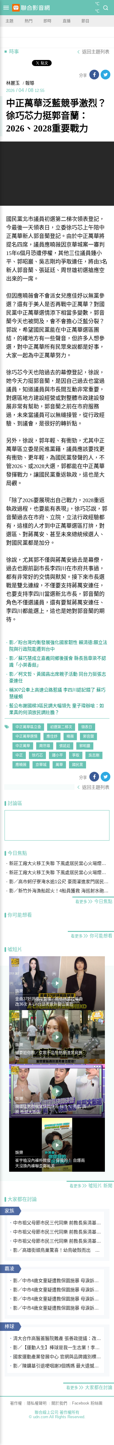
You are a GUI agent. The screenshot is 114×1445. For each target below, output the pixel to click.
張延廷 (64, 746)
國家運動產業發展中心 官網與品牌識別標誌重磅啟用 (57, 1356)
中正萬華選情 (26, 736)
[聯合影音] (35, 7)
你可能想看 (20, 915)
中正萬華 (23, 746)
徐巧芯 (37, 755)
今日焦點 (17, 853)
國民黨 (77, 765)
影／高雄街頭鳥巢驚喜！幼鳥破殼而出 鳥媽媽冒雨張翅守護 (57, 1250)
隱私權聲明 (37, 1403)
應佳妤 (52, 736)
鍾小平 (57, 755)
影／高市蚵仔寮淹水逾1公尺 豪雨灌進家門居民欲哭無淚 (59, 881)
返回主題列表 (95, 51)
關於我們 (59, 1403)
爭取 (75, 755)
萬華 (59, 765)
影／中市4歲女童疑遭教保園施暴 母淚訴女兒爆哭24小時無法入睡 (57, 1280)
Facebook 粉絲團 (87, 1403)
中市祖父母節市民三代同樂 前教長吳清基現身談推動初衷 (57, 1222)
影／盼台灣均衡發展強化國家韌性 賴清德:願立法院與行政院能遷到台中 (58, 646)
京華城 (41, 765)
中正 (19, 755)
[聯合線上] (16, 7)
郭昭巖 (84, 746)
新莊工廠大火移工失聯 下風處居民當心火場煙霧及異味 (59, 863)
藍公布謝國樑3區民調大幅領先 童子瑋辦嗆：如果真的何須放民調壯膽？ (56, 709)
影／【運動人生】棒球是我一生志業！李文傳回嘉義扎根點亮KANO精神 (57, 1347)
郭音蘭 (88, 736)
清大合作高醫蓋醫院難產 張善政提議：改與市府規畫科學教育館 (57, 1338)
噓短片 (15, 949)
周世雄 (44, 746)
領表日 (86, 727)
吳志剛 (93, 755)
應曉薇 (21, 765)
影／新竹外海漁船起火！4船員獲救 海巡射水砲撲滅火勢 (59, 890)
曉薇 (70, 736)
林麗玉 (13, 83)
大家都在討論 (22, 1199)
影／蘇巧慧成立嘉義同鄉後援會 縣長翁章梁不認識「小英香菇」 (57, 661)
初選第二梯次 (61, 727)
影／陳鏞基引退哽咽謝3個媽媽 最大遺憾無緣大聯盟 (57, 1365)
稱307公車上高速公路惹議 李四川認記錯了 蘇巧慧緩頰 (57, 693)
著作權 (16, 1403)
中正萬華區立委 (28, 727)
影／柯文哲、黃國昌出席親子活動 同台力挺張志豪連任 (57, 677)
